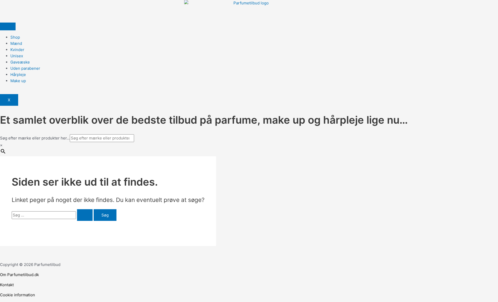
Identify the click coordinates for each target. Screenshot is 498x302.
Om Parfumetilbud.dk (19, 274)
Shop (15, 37)
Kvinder (17, 49)
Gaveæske (20, 62)
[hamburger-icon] (8, 26)
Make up (18, 80)
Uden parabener (25, 68)
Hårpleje (18, 74)
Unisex (16, 55)
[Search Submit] (85, 215)
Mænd (16, 43)
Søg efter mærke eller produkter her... (35, 138)
